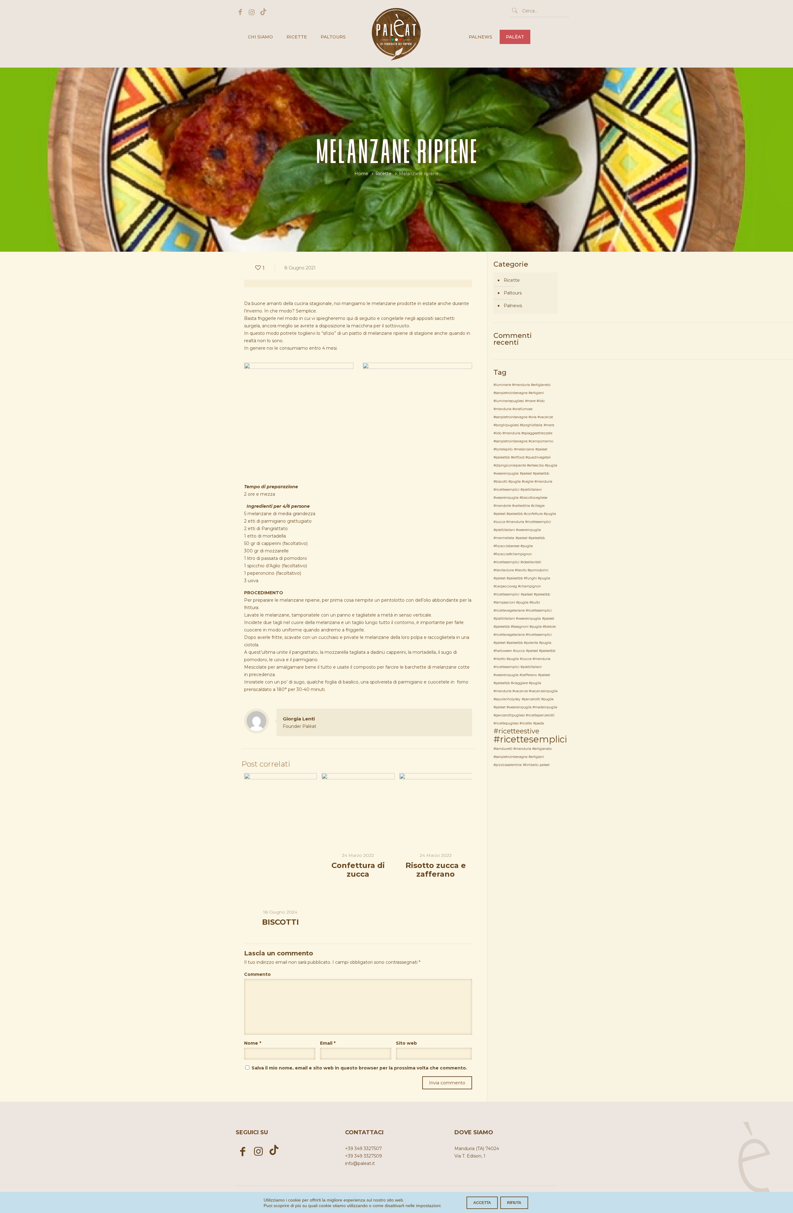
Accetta (482, 1203)
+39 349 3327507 (363, 1148)
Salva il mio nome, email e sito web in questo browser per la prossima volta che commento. (359, 1068)
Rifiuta (514, 1203)
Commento (257, 974)
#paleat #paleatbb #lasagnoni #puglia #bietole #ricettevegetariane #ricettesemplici (524, 627)
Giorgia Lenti (299, 719)
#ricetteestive (516, 731)
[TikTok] (263, 12)
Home (361, 173)
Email (327, 1043)
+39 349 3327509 (363, 1156)
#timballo (530, 765)
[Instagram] (251, 12)
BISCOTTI (280, 922)
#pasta (538, 723)
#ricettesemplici (530, 739)
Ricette (383, 173)
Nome (252, 1043)
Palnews (513, 305)
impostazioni (428, 1205)
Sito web (406, 1043)
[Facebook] (240, 12)
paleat (545, 765)
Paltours (513, 293)
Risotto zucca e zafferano (435, 870)
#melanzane (524, 449)
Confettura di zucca (358, 870)
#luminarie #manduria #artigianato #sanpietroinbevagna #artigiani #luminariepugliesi (521, 393)
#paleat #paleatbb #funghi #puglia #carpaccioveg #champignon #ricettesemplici (521, 586)
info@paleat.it (360, 1163)
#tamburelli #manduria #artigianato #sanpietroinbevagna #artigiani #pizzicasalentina (522, 757)
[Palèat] (396, 19)
